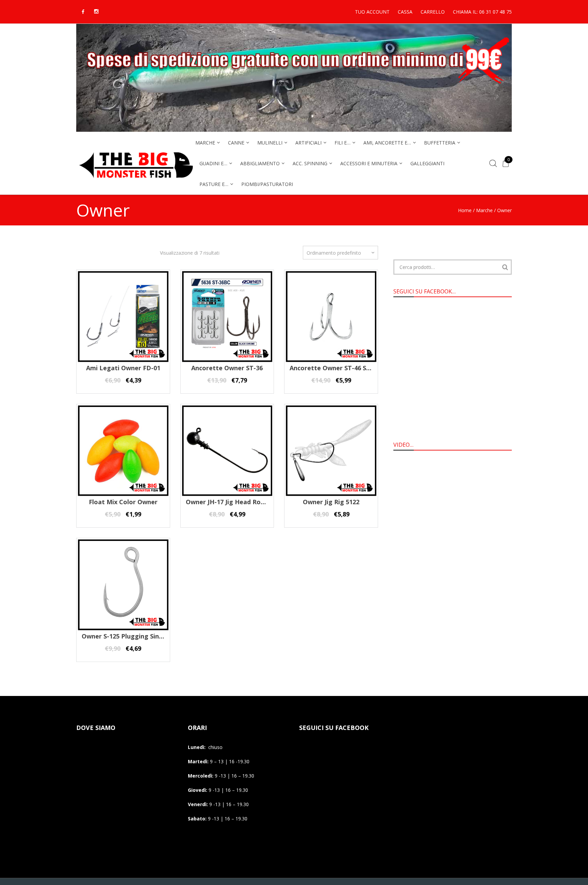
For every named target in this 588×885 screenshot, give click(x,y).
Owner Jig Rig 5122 (331, 502)
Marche (484, 210)
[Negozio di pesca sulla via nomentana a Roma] (135, 182)
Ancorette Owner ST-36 (227, 368)
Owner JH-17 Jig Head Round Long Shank (247, 502)
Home (465, 210)
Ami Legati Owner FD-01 (123, 368)
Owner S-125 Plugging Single (125, 636)
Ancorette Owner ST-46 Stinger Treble (348, 368)
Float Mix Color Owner (123, 502)
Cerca (505, 267)
